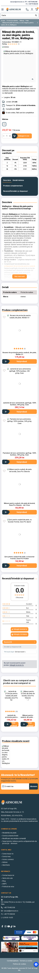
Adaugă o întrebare (20, 634)
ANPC (4, 884)
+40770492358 (9, 908)
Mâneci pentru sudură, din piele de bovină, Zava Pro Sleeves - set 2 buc (19, 504)
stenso (23, 297)
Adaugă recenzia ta (20, 629)
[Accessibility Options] (36, 964)
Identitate (6, 865)
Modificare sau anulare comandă (14, 838)
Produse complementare (13, 186)
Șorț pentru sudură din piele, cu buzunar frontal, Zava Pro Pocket (19, 557)
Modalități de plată (9, 833)
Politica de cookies (19, 964)
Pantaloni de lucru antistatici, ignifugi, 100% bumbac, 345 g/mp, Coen (19, 454)
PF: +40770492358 (31, 2)
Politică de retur (8, 887)
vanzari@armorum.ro (17, 2)
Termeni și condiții (26, 961)
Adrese (4, 862)
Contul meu (6, 856)
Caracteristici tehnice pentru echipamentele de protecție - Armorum (19, 842)
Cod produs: (6, 42)
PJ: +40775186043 (32, 4)
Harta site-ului (7, 878)
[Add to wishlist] (4, 317)
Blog (4, 881)
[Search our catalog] (35, 15)
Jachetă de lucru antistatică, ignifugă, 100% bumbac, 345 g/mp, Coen (19, 404)
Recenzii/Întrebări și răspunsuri (15, 191)
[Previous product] (37, 23)
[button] (19, 66)
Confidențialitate (13, 961)
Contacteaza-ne (8, 875)
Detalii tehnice (18, 180)
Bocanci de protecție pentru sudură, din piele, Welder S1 (19, 353)
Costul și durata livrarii (10, 836)
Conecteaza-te (7, 854)
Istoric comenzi (8, 859)
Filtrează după (9, 652)
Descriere (7, 180)
